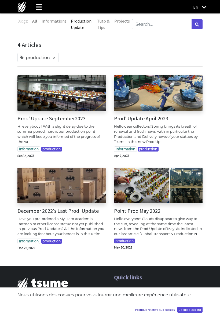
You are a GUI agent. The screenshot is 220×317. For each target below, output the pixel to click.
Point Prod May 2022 (137, 211)
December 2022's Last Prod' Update (58, 211)
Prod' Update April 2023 (141, 118)
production (51, 149)
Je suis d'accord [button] (190, 310)
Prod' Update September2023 (51, 118)
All (34, 21)
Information (29, 149)
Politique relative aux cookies (155, 310)
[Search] (197, 24)
